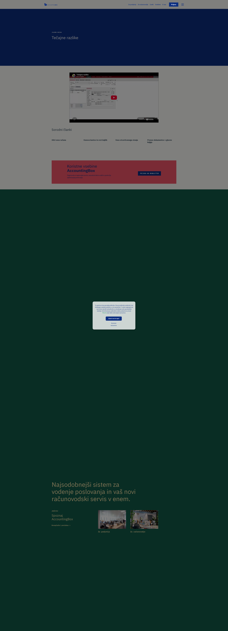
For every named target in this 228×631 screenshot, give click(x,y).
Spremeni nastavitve (114, 324)
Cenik (152, 4)
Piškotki (104, 313)
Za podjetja (132, 4)
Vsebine (158, 4)
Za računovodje (143, 4)
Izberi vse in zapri (113, 318)
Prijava (173, 4)
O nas (164, 4)
